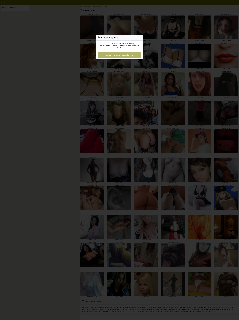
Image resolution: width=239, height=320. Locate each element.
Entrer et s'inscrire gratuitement (119, 55)
